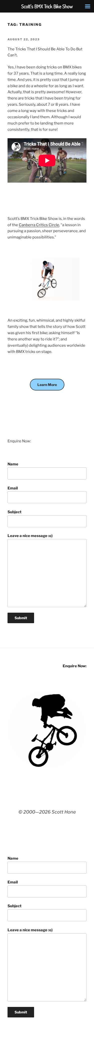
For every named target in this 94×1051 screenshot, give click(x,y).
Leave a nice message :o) (30, 536)
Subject (15, 512)
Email (13, 488)
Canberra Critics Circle (39, 225)
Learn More (47, 384)
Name (13, 464)
